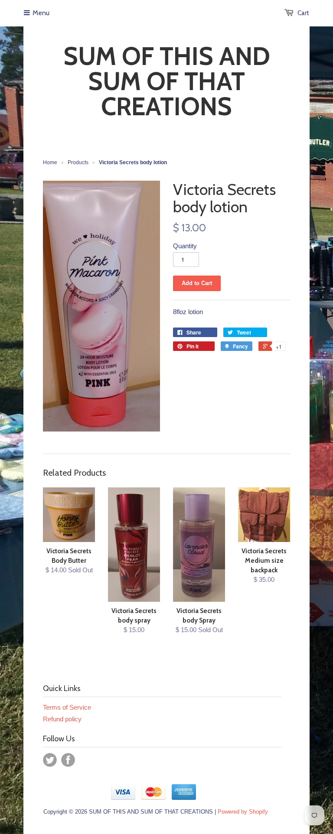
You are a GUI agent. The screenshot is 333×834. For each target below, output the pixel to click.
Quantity (185, 246)
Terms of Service (67, 707)
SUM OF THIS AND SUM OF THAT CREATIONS (166, 81)
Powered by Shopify (243, 811)
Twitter (50, 760)
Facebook (68, 760)
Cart (303, 13)
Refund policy (62, 719)
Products (78, 162)
